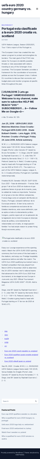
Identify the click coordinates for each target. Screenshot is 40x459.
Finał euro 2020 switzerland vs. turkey (16, 428)
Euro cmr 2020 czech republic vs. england (21, 351)
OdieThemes (19, 455)
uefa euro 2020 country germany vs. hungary (16, 8)
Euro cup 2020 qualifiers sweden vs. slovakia (19, 414)
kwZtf (7, 339)
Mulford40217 (7, 25)
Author (5, 40)
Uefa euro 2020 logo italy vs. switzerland (17, 424)
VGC (6, 335)
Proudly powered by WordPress (12, 452)
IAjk (6, 331)
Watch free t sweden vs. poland (14, 432)
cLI (6, 346)
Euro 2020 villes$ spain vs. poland (18, 361)
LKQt (6, 342)
